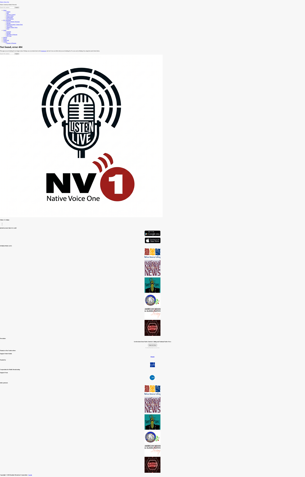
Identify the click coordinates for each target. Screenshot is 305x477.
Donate (152, 356)
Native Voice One (4, 2)
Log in (30, 475)
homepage (43, 51)
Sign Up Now (152, 345)
